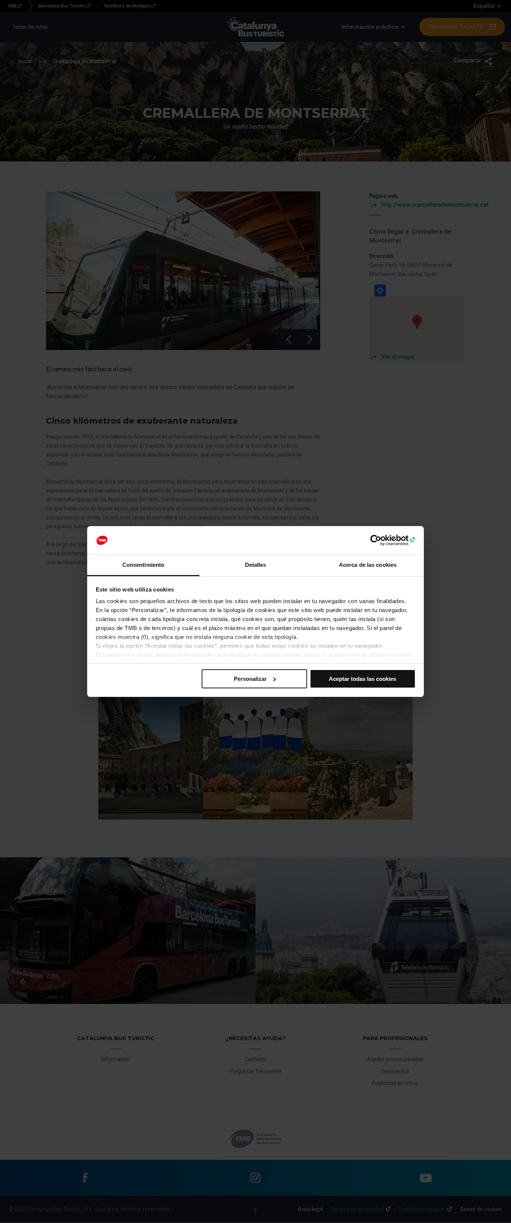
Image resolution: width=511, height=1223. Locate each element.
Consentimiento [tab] (143, 565)
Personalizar (250, 679)
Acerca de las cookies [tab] (368, 565)
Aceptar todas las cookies (362, 679)
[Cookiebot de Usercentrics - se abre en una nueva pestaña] (383, 540)
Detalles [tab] (255, 565)
